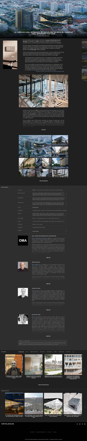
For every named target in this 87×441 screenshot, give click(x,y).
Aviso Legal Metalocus (41, 439)
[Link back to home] (8, 424)
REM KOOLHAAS (36, 262)
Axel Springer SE (35, 207)
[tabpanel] (43, 369)
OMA (37, 41)
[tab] (21, 352)
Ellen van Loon (36, 314)
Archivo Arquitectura (43, 384)
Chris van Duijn (36, 288)
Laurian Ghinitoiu (35, 231)
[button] (3, 369)
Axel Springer (32, 49)
